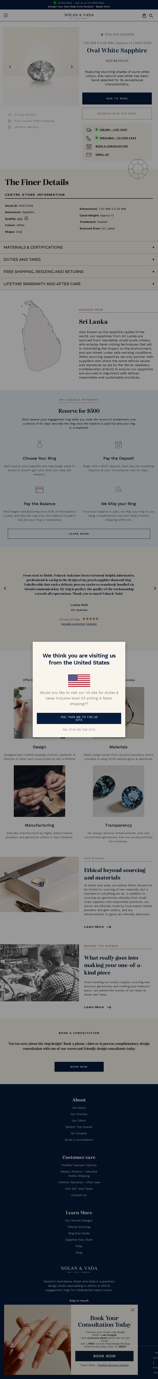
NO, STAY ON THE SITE (79, 729)
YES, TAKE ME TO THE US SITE (79, 718)
